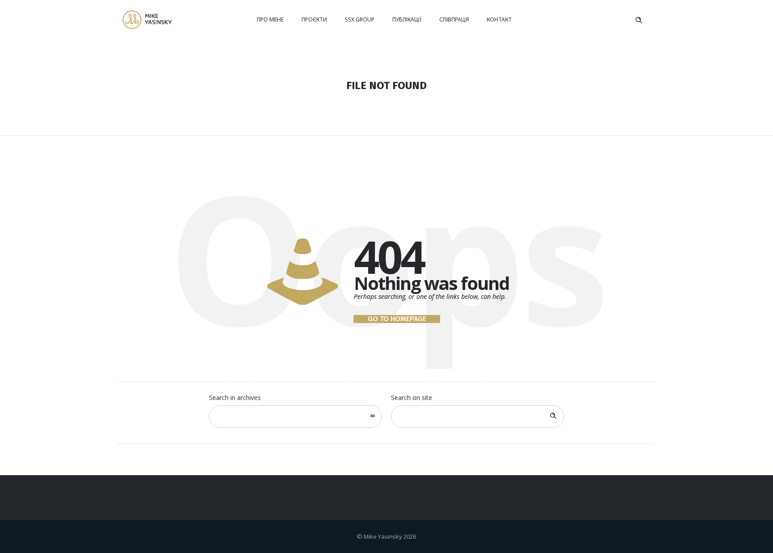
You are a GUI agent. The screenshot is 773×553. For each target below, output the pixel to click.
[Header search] (639, 20)
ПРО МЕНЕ (270, 19)
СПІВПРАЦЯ (454, 19)
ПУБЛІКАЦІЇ (406, 19)
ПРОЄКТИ (314, 19)
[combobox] (295, 416)
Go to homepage (397, 319)
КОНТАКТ (499, 19)
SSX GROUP (359, 19)
